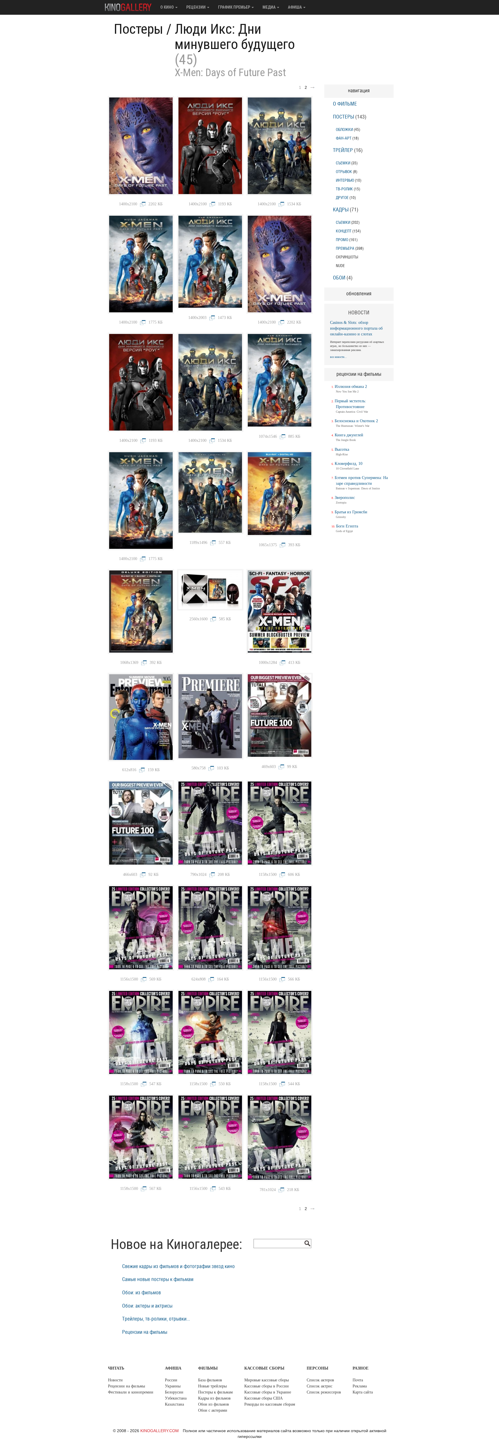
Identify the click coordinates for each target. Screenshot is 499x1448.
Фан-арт (343, 138)
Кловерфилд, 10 (348, 463)
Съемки (343, 163)
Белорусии (174, 1392)
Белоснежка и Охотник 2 (356, 421)
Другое (342, 198)
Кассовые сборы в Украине (267, 1392)
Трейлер (343, 150)
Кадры (341, 210)
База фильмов (210, 1380)
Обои (339, 278)
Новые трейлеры (212, 1386)
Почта (358, 1380)
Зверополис (345, 497)
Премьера (345, 248)
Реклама (360, 1386)
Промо (342, 240)
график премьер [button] (234, 7)
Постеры (138, 29)
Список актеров (320, 1380)
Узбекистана (176, 1398)
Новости (115, 1380)
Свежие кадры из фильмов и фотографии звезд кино (178, 1266)
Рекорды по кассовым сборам (269, 1404)
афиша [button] (295, 7)
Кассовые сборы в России (266, 1386)
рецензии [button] (196, 7)
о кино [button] (167, 7)
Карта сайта (363, 1392)
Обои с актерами (212, 1410)
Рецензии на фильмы (144, 1332)
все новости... (338, 356)
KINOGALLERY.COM (159, 1430)
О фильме (345, 104)
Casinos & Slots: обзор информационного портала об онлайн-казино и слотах (356, 328)
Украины (172, 1386)
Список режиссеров (324, 1392)
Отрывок (344, 172)
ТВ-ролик (344, 189)
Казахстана (174, 1404)
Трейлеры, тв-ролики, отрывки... (156, 1319)
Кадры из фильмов (214, 1398)
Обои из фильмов (213, 1404)
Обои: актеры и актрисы (147, 1306)
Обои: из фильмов (141, 1293)
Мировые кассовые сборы (266, 1380)
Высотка (342, 449)
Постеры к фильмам (215, 1392)
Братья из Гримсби (351, 512)
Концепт (343, 231)
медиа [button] (269, 7)
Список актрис (319, 1386)
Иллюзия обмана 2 (351, 386)
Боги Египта (347, 526)
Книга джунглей (349, 435)
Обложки (344, 130)
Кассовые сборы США (263, 1398)
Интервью (345, 180)
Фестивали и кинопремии (130, 1392)
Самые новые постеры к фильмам (157, 1279)
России (171, 1380)
